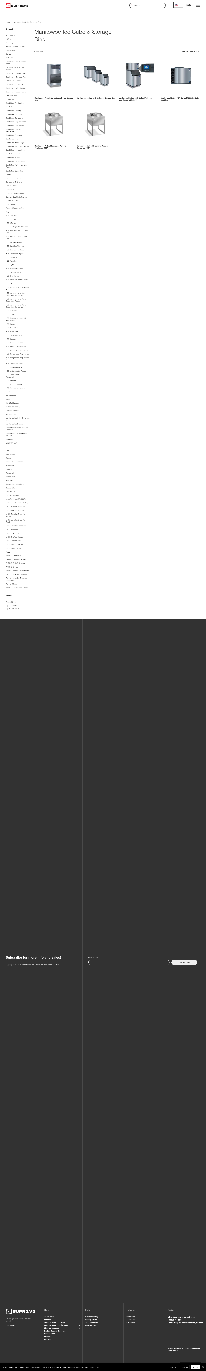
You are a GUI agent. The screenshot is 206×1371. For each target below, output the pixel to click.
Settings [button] (173, 1367)
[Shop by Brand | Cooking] (80, 1322)
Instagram (130, 1322)
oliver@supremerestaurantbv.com (181, 1317)
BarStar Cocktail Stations (54, 1331)
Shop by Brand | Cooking (54, 1322)
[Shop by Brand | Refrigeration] (80, 1325)
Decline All (184, 1367)
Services (47, 1320)
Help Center (10, 1325)
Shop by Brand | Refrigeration (56, 1325)
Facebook (130, 1320)
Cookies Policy (91, 1325)
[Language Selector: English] (178, 5)
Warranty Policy (91, 1317)
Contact (47, 1339)
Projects (47, 1337)
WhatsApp (130, 1317)
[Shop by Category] (80, 1328)
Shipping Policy (91, 1322)
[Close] (203, 1367)
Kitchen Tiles (49, 1334)
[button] (188, 5)
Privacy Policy (91, 1320)
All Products (49, 1317)
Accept (195, 1367)
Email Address (94, 957)
